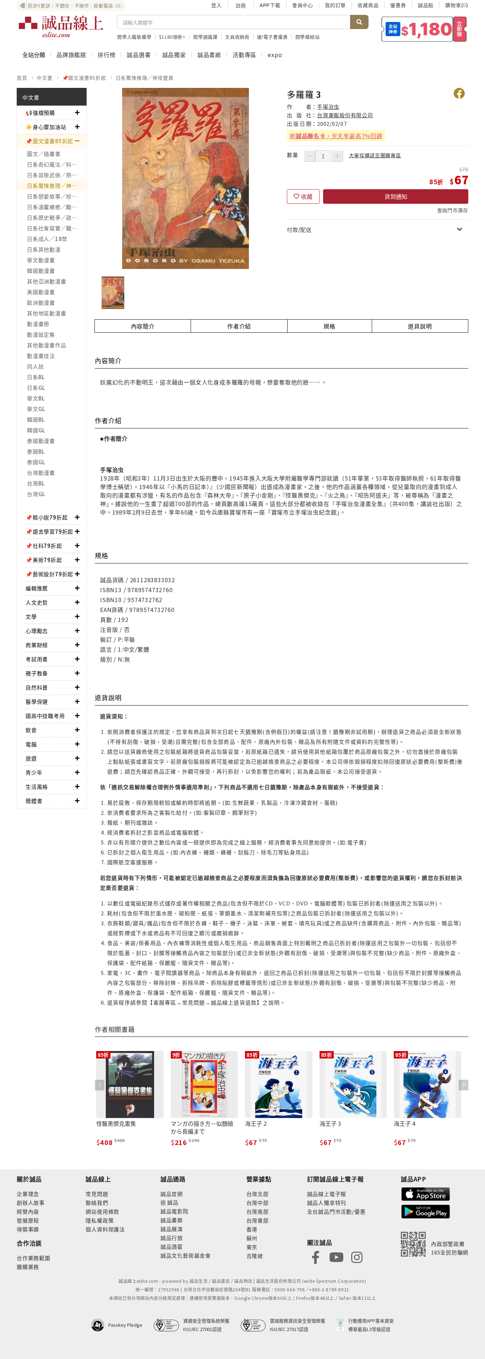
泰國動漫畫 (41, 440)
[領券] (424, 29)
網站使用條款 (102, 1211)
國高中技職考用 (45, 715)
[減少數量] (309, 156)
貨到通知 (396, 196)
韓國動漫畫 (41, 270)
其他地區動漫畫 (46, 313)
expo (275, 54)
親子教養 (37, 673)
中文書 (44, 77)
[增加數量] (337, 156)
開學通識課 (205, 36)
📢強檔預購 (40, 112)
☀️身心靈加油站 (46, 126)
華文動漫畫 (41, 260)
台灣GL (36, 494)
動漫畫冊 (38, 323)
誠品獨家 (174, 54)
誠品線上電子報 (327, 1193)
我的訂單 (335, 5)
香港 (252, 1229)
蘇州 (252, 1238)
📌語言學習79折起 (49, 531)
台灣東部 (257, 1220)
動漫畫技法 (41, 355)
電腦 (31, 744)
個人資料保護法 (105, 1229)
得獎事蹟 (28, 1229)
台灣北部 (257, 1193)
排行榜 (106, 54)
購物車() (456, 5)
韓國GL (36, 430)
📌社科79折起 (44, 545)
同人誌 (35, 366)
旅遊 (31, 758)
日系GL (36, 387)
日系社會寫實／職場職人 (56, 228)
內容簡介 (143, 326)
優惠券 (398, 5)
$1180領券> (172, 36)
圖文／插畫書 (44, 153)
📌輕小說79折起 (46, 517)
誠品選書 (139, 54)
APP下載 (270, 5)
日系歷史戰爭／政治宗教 (56, 217)
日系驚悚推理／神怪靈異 (145, 77)
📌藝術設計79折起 (49, 574)
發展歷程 (28, 1220)
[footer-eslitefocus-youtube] (336, 1256)
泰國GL (36, 462)
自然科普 (37, 687)
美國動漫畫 (41, 292)
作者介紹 (239, 326)
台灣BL (36, 483)
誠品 (172, 1202)
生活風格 (37, 786)
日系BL (36, 377)
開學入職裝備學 (134, 36)
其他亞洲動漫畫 (46, 281)
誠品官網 (171, 1193)
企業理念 (28, 1193)
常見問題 (97, 1193)
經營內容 (28, 1211)
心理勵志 (37, 630)
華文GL (36, 408)
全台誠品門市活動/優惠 (336, 1211)
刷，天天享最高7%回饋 (336, 135)
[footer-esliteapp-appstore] (426, 1193)
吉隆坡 (254, 1255)
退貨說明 (420, 326)
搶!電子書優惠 (272, 36)
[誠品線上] (61, 26)
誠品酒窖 (171, 1246)
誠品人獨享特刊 (327, 1202)
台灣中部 (257, 1202)
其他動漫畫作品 (46, 345)
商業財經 (37, 644)
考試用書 (37, 659)
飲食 (31, 730)
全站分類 (33, 54)
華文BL (36, 398)
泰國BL (36, 451)
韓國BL (36, 419)
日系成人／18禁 (47, 238)
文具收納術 (237, 36)
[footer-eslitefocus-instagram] (356, 1256)
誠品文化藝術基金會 (185, 1255)
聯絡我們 (97, 1202)
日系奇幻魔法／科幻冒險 (56, 164)
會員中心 (302, 5)
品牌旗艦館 (71, 54)
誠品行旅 (171, 1237)
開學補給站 (307, 36)
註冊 (241, 5)
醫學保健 (37, 701)
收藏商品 (368, 5)
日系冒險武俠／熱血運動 (56, 175)
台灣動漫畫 (41, 472)
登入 (216, 5)
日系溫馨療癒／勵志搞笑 (56, 206)
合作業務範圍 (33, 1258)
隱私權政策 (100, 1220)
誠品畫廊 (209, 54)
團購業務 (28, 1266)
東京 (252, 1247)
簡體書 (34, 800)
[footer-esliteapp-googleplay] (426, 1210)
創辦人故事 (31, 1202)
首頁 (22, 77)
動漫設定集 (41, 334)
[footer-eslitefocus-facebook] (315, 1256)
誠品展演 (171, 1228)
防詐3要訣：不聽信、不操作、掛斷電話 (75, 5)
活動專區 (244, 54)
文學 (31, 616)
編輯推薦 (37, 588)
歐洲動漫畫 (41, 302)
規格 (329, 326)
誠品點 (426, 5)
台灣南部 (257, 1211)
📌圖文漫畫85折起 (84, 77)
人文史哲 (37, 602)
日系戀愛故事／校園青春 (56, 196)
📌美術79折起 (44, 559)
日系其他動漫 (44, 249)
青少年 (34, 772)
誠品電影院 (174, 1211)
